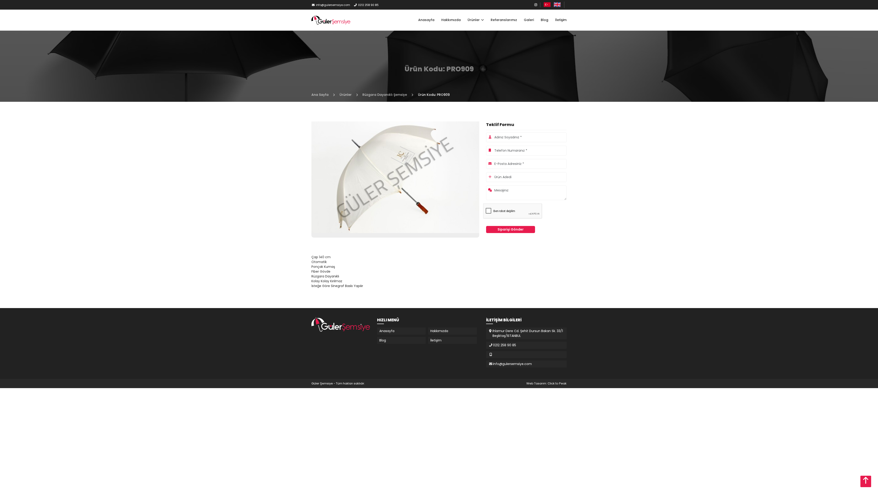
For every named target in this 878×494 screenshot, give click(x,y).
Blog (544, 20)
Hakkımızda (451, 20)
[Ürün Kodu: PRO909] (395, 177)
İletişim (561, 20)
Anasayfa (426, 20)
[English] (557, 4)
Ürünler (474, 20)
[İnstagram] (536, 5)
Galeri (529, 20)
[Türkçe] (547, 4)
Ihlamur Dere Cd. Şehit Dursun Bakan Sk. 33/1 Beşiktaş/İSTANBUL (528, 333)
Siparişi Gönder (511, 229)
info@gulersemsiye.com (333, 5)
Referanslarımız (504, 20)
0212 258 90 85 (368, 5)
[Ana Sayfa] (330, 19)
